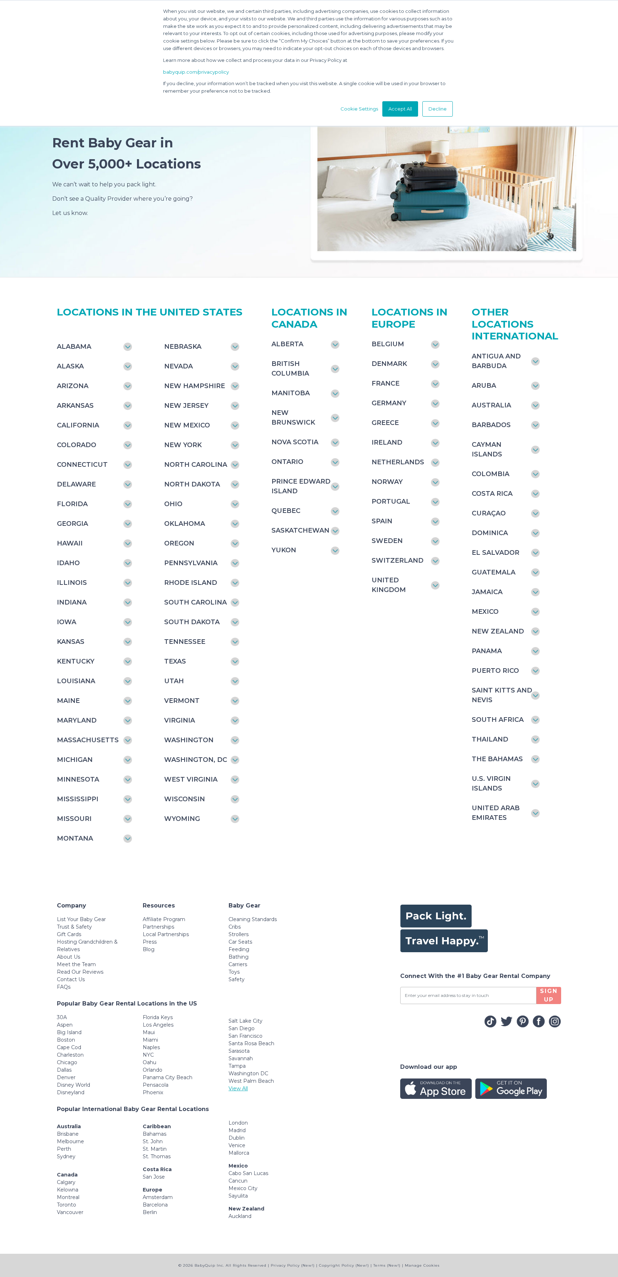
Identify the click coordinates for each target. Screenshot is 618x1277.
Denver (66, 1077)
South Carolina (195, 602)
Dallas (64, 1070)
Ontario (287, 462)
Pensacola (155, 1085)
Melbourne (70, 1141)
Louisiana (76, 681)
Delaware (76, 484)
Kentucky (75, 661)
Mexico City (243, 1188)
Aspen (65, 1025)
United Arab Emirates (496, 813)
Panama (487, 651)
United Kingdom (389, 585)
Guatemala (493, 572)
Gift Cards (69, 934)
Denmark (389, 364)
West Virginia (190, 779)
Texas (175, 661)
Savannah (241, 1058)
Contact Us (71, 979)
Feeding (239, 949)
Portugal (391, 501)
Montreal (68, 1197)
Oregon (179, 543)
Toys (234, 972)
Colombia (490, 474)
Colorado (76, 445)
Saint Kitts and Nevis (502, 695)
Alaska (70, 366)
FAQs (63, 987)
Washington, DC (195, 760)
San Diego (242, 1028)
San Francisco (246, 1036)
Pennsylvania (190, 563)
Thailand (490, 739)
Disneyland (70, 1092)
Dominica (490, 533)
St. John (153, 1141)
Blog (148, 949)
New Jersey (186, 406)
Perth (64, 1149)
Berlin (150, 1212)
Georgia (72, 524)
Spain (382, 521)
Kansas (70, 642)
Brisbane (68, 1134)
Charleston (70, 1055)
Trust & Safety (74, 927)
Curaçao (489, 513)
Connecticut (82, 465)
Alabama (74, 347)
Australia (491, 405)
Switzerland (397, 560)
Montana (75, 838)
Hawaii (70, 543)
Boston (66, 1040)
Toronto (66, 1205)
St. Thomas (157, 1156)
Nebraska (182, 347)
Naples (151, 1047)
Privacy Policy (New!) (293, 1265)
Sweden (387, 541)
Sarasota (239, 1051)
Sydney (66, 1156)
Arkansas (75, 406)
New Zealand (498, 631)
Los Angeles (158, 1025)
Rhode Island (190, 583)
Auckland (240, 1216)
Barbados (491, 425)
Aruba (484, 386)
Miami (150, 1040)
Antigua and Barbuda (496, 361)
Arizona (72, 386)
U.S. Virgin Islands (491, 783)
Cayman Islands (487, 449)
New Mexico (187, 425)
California (78, 425)
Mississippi (77, 799)
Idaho (68, 563)
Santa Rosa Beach (251, 1043)
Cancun (238, 1181)
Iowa (66, 622)
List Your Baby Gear (81, 919)
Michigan (75, 760)
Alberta (287, 344)
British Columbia (290, 368)
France (385, 383)
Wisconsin (184, 799)
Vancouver (70, 1212)
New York (183, 445)
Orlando (152, 1070)
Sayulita (238, 1196)
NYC (148, 1055)
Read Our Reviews (80, 972)
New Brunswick (293, 417)
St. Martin (155, 1149)
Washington (189, 740)
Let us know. (70, 213)
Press (150, 942)
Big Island (69, 1032)
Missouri (74, 819)
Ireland (387, 442)
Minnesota (78, 779)
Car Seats (240, 942)
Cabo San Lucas (248, 1173)
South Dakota (192, 622)
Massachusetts (88, 740)
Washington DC (248, 1073)
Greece (385, 423)
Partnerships (158, 927)
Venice (237, 1145)
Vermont (182, 701)
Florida (72, 504)
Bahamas (154, 1134)
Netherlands (398, 462)
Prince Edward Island (300, 486)
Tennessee (184, 642)
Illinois (72, 583)
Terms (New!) (387, 1265)
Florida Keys (158, 1017)
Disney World (73, 1085)
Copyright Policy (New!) (344, 1265)
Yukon (283, 550)
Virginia (179, 720)
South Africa (498, 720)
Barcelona (155, 1205)
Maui (149, 1032)
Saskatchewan (300, 530)
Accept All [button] (400, 109)
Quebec (285, 511)
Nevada (178, 366)
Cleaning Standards (253, 919)
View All (238, 1088)
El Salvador (495, 553)
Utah (174, 681)
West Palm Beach (251, 1081)
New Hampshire (194, 386)
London (238, 1123)
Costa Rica (492, 494)
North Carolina (195, 465)
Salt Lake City (246, 1021)
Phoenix (153, 1092)
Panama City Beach (167, 1077)
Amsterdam (158, 1197)
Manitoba (290, 393)
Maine (68, 701)
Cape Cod (69, 1047)
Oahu (149, 1062)
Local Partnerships (166, 934)
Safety (237, 979)
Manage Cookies (422, 1265)
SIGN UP (549, 995)
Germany (389, 403)
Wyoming (182, 819)
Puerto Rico (495, 671)
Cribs (235, 927)
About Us (68, 957)
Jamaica (487, 592)
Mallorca (239, 1153)
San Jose (154, 1177)
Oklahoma (184, 524)
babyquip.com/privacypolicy (196, 72)
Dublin (237, 1138)
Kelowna (67, 1190)
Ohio (173, 504)
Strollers (239, 934)
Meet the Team (76, 964)
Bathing (239, 957)
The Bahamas (497, 759)
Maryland (77, 720)
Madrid (237, 1130)
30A (62, 1017)
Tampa (237, 1066)
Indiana (72, 602)
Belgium (388, 344)
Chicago (67, 1062)
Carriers (238, 964)
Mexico (485, 612)
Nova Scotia (294, 442)
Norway (387, 482)
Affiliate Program (164, 919)
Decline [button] (437, 109)
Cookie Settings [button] (359, 109)
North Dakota (192, 484)
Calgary (66, 1182)
